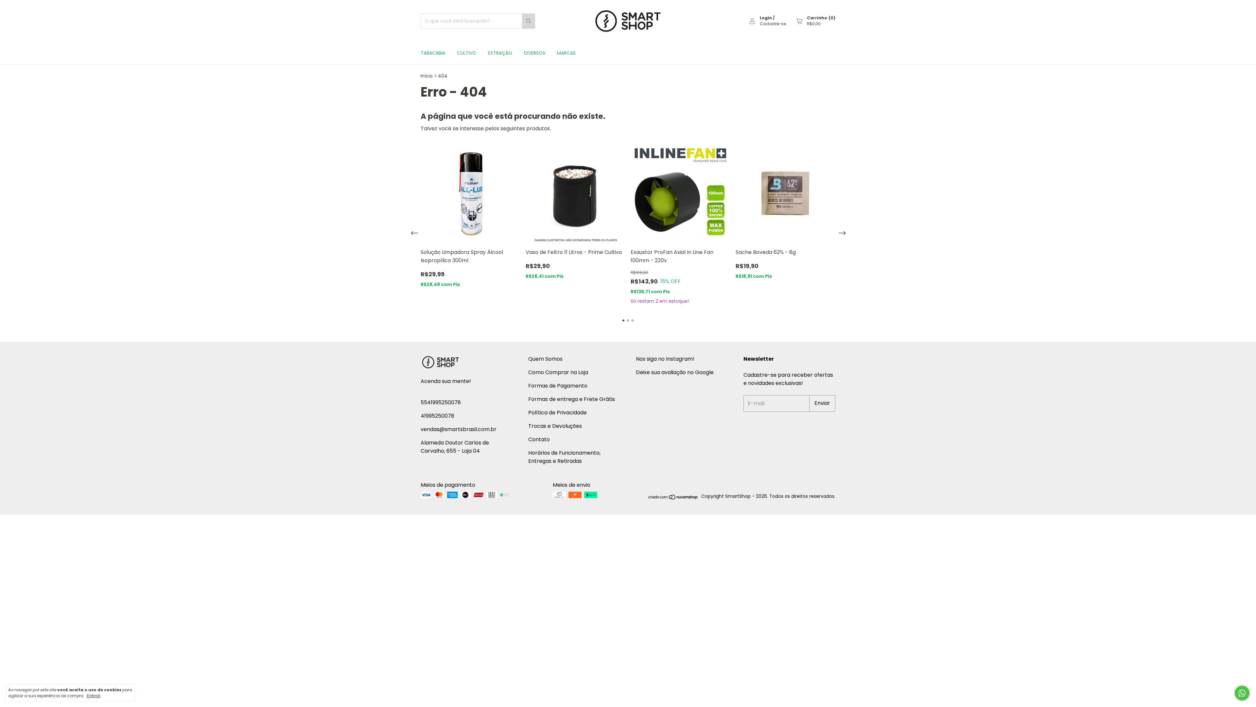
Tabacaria (433, 53)
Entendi (93, 696)
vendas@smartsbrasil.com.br (459, 429)
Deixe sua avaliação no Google (675, 372)
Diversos (534, 53)
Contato (539, 439)
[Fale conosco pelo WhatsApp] (1242, 693)
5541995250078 (441, 402)
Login (766, 18)
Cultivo (466, 53)
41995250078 (437, 416)
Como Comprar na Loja (558, 372)
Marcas (566, 53)
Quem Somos (545, 359)
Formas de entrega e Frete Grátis (571, 399)
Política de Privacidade (557, 412)
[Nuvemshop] (673, 498)
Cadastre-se (773, 24)
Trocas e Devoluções (555, 426)
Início (427, 76)
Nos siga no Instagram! (665, 359)
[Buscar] (528, 21)
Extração (500, 53)
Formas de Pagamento (557, 386)
